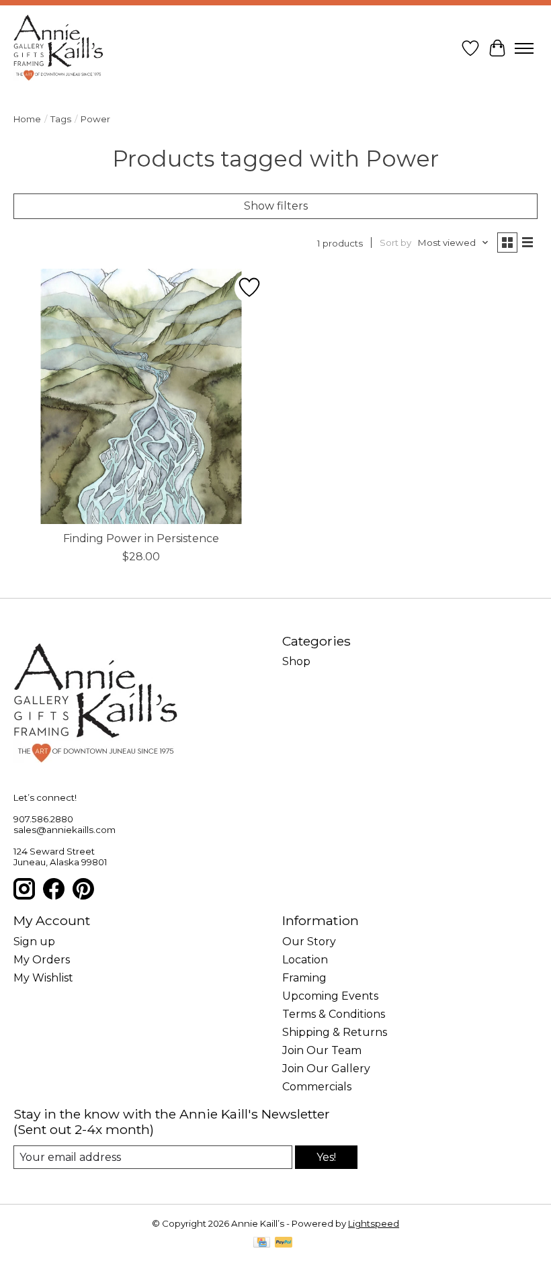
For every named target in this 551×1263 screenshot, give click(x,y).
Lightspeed (373, 1223)
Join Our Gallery (326, 1068)
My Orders (41, 959)
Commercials (316, 1086)
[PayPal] (283, 1243)
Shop (296, 661)
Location (305, 959)
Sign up (34, 941)
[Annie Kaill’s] (58, 48)
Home (27, 119)
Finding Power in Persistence (141, 538)
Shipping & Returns (334, 1032)
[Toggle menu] (524, 48)
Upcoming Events (330, 996)
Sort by (395, 242)
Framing (304, 977)
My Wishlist (43, 977)
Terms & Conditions (333, 1014)
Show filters (276, 206)
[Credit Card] (261, 1243)
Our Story (309, 941)
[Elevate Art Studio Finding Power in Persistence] (141, 396)
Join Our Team (322, 1050)
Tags (60, 119)
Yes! (326, 1157)
